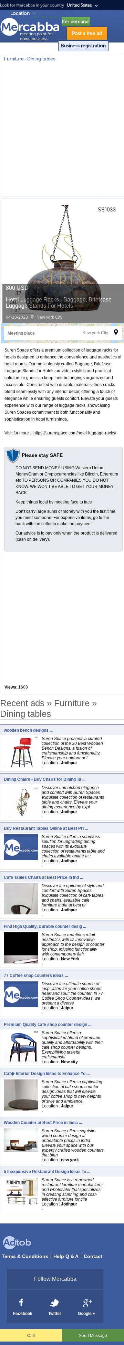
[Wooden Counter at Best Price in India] (23, 1150)
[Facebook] (21, 1302)
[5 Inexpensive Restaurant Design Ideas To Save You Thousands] (23, 1204)
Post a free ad (87, 33)
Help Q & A (66, 1256)
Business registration (83, 46)
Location (20, 13)
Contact (93, 1256)
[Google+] (87, 1302)
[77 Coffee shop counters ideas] (21, 1005)
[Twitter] (55, 1302)
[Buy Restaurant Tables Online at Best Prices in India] (21, 858)
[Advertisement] (62, 127)
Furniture (14, 58)
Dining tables (41, 58)
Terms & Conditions (25, 1256)
